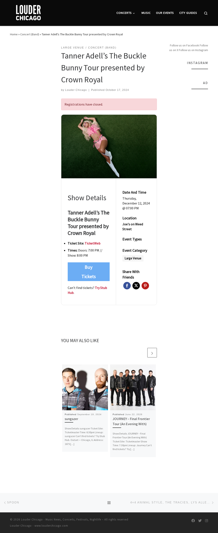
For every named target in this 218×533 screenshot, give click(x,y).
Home (14, 34)
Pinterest (145, 285)
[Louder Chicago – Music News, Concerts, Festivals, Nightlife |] (28, 12)
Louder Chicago (76, 90)
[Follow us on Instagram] (206, 520)
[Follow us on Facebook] (193, 520)
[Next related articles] (152, 352)
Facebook (127, 285)
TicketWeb (92, 243)
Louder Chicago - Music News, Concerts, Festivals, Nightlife (61, 519)
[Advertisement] (188, 157)
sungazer (71, 419)
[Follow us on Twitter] (200, 520)
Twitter (136, 285)
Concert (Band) (29, 34)
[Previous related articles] (142, 352)
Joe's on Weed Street (132, 226)
